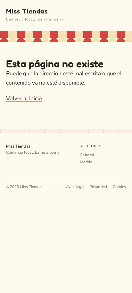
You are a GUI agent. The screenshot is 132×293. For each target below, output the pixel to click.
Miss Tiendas (27, 11)
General (87, 155)
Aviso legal (75, 186)
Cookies (119, 186)
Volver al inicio (24, 98)
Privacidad (98, 186)
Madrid (86, 162)
